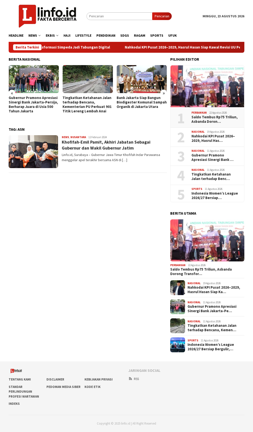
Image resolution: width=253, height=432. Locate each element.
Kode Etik (92, 387)
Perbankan (199, 112)
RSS (136, 379)
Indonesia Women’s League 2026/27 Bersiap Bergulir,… (211, 346)
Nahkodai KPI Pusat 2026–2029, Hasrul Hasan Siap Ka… (214, 289)
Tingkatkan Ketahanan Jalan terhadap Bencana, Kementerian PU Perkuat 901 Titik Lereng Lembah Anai (87, 104)
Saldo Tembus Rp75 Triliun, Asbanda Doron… (214, 119)
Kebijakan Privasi (98, 379)
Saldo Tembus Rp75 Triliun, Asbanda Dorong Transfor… (201, 271)
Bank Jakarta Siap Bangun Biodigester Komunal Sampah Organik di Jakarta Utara (142, 102)
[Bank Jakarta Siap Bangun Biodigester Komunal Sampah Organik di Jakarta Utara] (142, 79)
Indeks (14, 404)
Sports (196, 189)
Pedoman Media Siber (63, 387)
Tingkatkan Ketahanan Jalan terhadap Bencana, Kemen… (212, 327)
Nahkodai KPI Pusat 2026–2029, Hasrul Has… (213, 138)
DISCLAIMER (55, 379)
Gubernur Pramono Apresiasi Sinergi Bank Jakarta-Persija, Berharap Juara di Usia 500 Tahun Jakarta (33, 104)
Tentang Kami (20, 379)
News (65, 137)
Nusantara (78, 137)
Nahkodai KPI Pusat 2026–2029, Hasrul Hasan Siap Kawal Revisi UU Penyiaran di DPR (182, 47)
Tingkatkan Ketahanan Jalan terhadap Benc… (211, 176)
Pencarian (162, 16)
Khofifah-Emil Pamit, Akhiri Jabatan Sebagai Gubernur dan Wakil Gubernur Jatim (106, 145)
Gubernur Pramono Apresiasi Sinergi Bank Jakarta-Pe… (212, 308)
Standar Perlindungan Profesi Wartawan (24, 392)
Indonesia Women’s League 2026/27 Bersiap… (214, 195)
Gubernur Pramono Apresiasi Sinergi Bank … (212, 157)
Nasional (198, 131)
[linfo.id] (47, 16)
